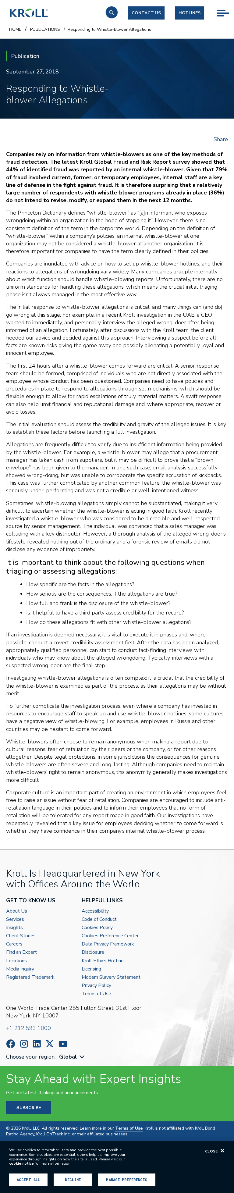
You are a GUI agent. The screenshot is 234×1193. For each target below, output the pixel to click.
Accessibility (95, 911)
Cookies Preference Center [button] (110, 936)
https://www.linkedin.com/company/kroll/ (37, 1044)
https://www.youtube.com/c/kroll (63, 1044)
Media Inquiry (20, 969)
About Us (16, 911)
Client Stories (21, 936)
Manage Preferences (126, 1179)
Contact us (146, 13)
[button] (111, 12)
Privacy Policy (96, 985)
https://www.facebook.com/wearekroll (10, 1043)
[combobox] (72, 1057)
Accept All (28, 1179)
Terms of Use (96, 994)
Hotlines (189, 13)
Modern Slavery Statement (111, 977)
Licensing (91, 969)
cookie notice (21, 1163)
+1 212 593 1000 (28, 1028)
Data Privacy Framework (108, 944)
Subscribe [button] (28, 1107)
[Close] (222, 1150)
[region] (117, 1167)
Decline (73, 1179)
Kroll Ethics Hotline (103, 961)
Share (221, 139)
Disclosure (93, 952)
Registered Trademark (30, 977)
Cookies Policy (97, 928)
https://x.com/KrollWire (50, 1043)
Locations (16, 961)
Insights (14, 928)
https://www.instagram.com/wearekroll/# (24, 1044)
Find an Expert (21, 952)
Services (15, 919)
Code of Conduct (99, 919)
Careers (14, 944)
